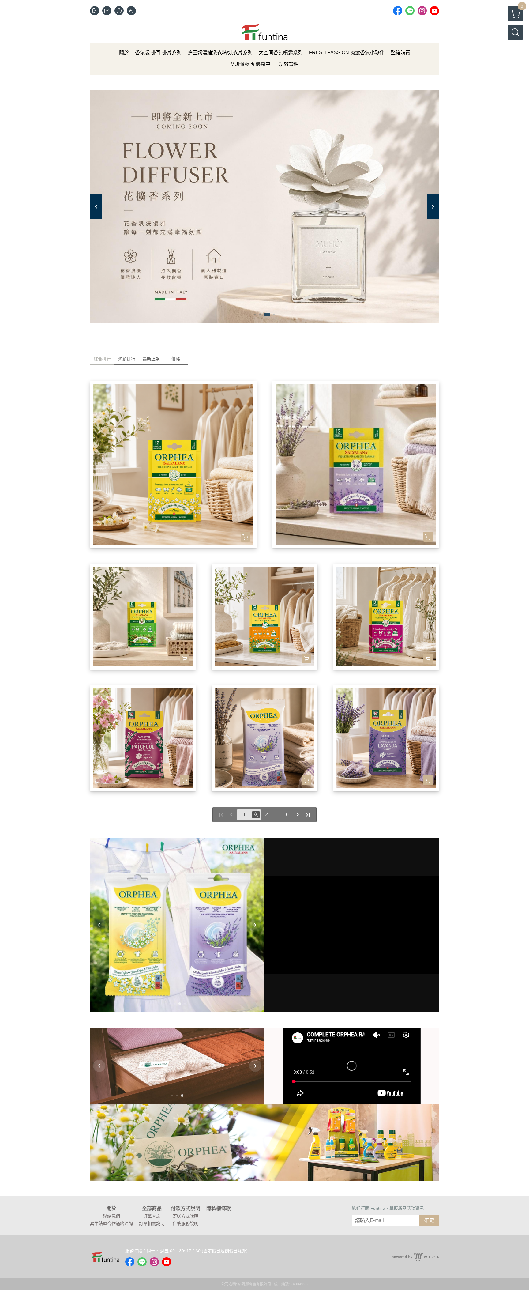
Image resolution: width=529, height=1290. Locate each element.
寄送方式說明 (185, 1216)
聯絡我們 (111, 1216)
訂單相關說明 (152, 1223)
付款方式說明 (185, 1208)
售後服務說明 (185, 1223)
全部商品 (152, 1208)
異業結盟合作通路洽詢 (111, 1223)
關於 (111, 1208)
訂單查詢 (151, 1216)
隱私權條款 (218, 1208)
